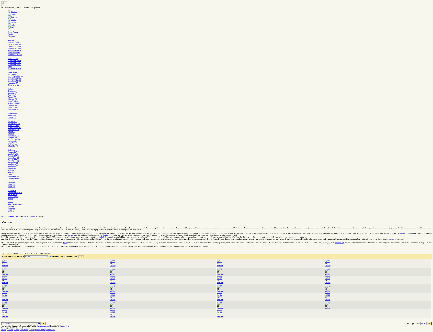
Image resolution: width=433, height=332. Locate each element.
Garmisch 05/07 (14, 65)
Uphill (101, 237)
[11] (219, 278)
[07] (219, 269)
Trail (105, 235)
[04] (327, 261)
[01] (4, 261)
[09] (4, 278)
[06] (112, 269)
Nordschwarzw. (14, 69)
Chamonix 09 (13, 75)
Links (31, 330)
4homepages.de (43, 326)
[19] (219, 295)
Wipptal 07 (12, 93)
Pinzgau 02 (12, 142)
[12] (327, 278)
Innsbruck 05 (13, 136)
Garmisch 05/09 (14, 61)
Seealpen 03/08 (14, 81)
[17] (4, 295)
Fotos (10, 217)
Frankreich (12, 73)
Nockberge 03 (14, 140)
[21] (4, 303)
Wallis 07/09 (13, 154)
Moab (10, 199)
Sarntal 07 (12, 95)
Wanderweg (339, 243)
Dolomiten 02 (13, 109)
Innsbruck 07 (13, 130)
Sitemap (11, 36)
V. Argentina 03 (14, 103)
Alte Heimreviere (15, 205)
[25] (4, 312)
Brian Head (12, 195)
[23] (219, 303)
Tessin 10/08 (13, 156)
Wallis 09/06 (13, 164)
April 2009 (12, 115)
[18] (112, 295)
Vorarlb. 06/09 (13, 126)
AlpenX (11, 40)
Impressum (50, 330)
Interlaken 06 (13, 176)
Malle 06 (11, 184)
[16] (327, 286)
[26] (112, 312)
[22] (112, 303)
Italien (10, 89)
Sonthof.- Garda (14, 46)
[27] (219, 312)
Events (11, 207)
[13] (4, 286)
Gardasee (12, 91)
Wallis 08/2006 (30, 217)
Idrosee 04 (12, 99)
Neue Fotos (13, 32)
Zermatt (11, 172)
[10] (112, 278)
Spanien (11, 182)
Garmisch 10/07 (14, 63)
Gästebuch (24, 330)
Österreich (12, 121)
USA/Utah (12, 191)
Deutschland (13, 59)
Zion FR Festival (15, 193)
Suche (10, 34)
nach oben (65, 326)
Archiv (10, 203)
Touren (10, 330)
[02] (112, 261)
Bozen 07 (12, 97)
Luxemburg (12, 113)
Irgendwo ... (13, 168)
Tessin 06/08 (13, 160)
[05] (4, 269)
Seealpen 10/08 (14, 79)
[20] (327, 295)
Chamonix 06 (13, 85)
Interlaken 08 (13, 158)
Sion (10, 174)
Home (3, 217)
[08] (327, 269)
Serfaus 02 (12, 144)
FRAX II (11, 132)
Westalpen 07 (13, 162)
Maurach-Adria (14, 52)
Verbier (11, 170)
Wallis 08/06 (13, 166)
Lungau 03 (12, 138)
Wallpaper (12, 211)
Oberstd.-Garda (14, 48)
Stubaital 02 (13, 146)
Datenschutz (40, 330)
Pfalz (10, 67)
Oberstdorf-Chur (15, 54)
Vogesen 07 (13, 83)
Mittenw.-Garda (14, 44)
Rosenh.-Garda (14, 50)
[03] (219, 261)
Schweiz (11, 150)
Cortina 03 (12, 107)
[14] (112, 286)
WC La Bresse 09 (15, 77)
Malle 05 (11, 186)
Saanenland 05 (14, 178)
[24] (327, 303)
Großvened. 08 (14, 128)
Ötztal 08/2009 (14, 124)
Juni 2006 (12, 117)
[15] (219, 286)
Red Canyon (13, 197)
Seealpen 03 (13, 105)
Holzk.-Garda (13, 42)
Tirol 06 (11, 134)
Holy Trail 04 (13, 101)
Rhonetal (403, 233)
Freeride (11, 209)
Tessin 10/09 (13, 152)
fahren (393, 239)
